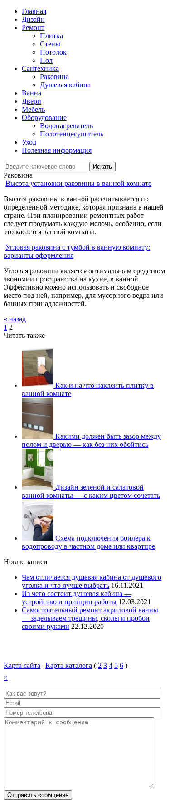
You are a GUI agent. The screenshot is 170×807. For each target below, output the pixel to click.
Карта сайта (22, 665)
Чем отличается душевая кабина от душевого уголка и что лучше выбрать (91, 581)
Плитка (51, 36)
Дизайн (33, 19)
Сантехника (40, 68)
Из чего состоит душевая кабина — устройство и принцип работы (76, 598)
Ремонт (33, 27)
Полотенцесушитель (71, 134)
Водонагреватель (66, 126)
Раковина (54, 76)
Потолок (53, 52)
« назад (15, 319)
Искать (102, 166)
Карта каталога (68, 665)
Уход (29, 142)
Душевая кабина (65, 85)
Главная (34, 11)
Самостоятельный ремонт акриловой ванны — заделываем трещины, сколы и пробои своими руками (90, 618)
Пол (46, 60)
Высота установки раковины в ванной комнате (78, 183)
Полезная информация (57, 150)
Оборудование (44, 117)
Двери (31, 101)
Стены (50, 44)
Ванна (31, 93)
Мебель (33, 109)
